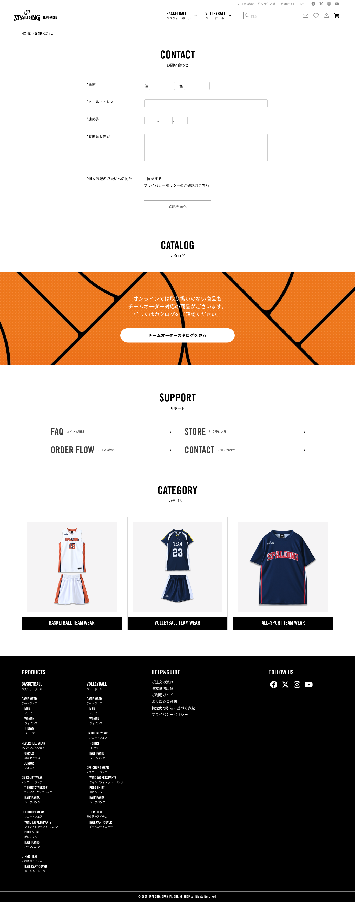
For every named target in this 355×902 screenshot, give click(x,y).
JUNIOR (29, 731)
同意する (154, 178)
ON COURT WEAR (32, 780)
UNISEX (32, 756)
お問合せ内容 (98, 136)
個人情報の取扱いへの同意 (109, 178)
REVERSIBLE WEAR (33, 746)
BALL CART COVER (36, 869)
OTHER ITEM (32, 859)
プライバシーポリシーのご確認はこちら (176, 185)
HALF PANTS (32, 800)
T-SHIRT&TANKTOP (38, 790)
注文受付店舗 (162, 689)
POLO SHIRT (32, 834)
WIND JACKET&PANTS (41, 824)
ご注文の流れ (162, 682)
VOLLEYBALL (97, 686)
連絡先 (93, 119)
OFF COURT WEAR (33, 814)
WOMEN (30, 721)
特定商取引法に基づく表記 (173, 709)
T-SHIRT (94, 746)
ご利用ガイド (162, 695)
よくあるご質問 (164, 702)
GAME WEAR (29, 701)
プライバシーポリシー (170, 715)
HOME (26, 33)
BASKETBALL (32, 686)
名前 (91, 84)
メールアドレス (100, 101)
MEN (28, 711)
